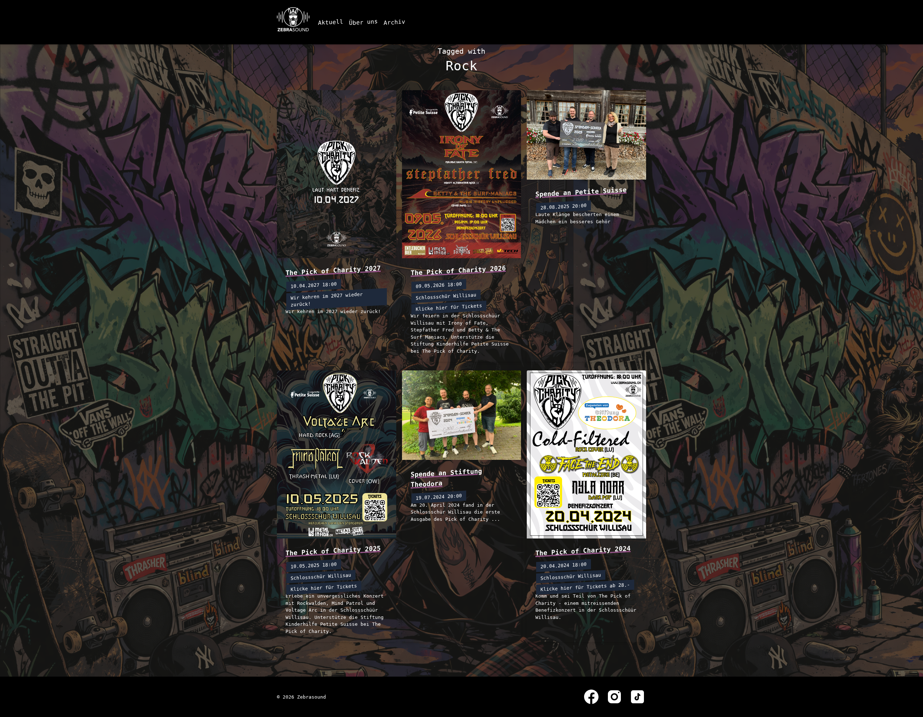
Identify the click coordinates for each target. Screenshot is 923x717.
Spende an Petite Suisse (581, 192)
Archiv (394, 22)
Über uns (363, 22)
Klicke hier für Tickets (449, 307)
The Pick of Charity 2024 (583, 551)
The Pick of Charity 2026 (458, 270)
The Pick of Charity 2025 (333, 551)
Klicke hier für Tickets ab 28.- (585, 587)
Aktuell (330, 22)
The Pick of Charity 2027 (333, 270)
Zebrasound (311, 697)
